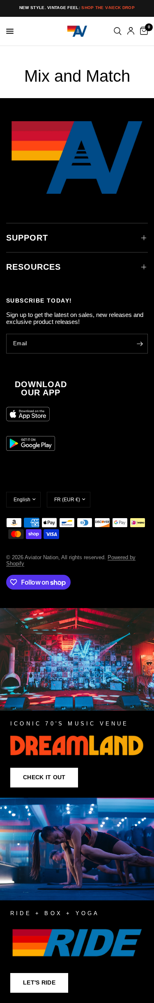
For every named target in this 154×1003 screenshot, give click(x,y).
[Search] (117, 31)
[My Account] (130, 31)
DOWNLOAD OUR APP (41, 388)
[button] (44, 777)
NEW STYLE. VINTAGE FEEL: (77, 7)
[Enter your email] (139, 343)
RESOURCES (33, 266)
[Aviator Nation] (77, 702)
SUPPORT (27, 237)
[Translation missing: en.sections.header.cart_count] (142, 31)
